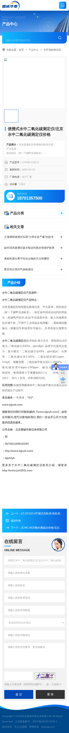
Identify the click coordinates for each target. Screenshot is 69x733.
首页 (21, 49)
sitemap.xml (47, 726)
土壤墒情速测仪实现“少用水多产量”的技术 (29, 236)
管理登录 (34, 726)
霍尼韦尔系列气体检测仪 (18, 269)
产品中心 (34, 49)
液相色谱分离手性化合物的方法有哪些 (26, 258)
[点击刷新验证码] (45, 676)
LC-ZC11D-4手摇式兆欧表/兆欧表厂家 (43, 513)
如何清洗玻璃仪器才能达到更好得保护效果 (29, 247)
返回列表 (16, 520)
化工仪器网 (21, 726)
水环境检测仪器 (52, 49)
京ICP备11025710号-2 (44, 721)
